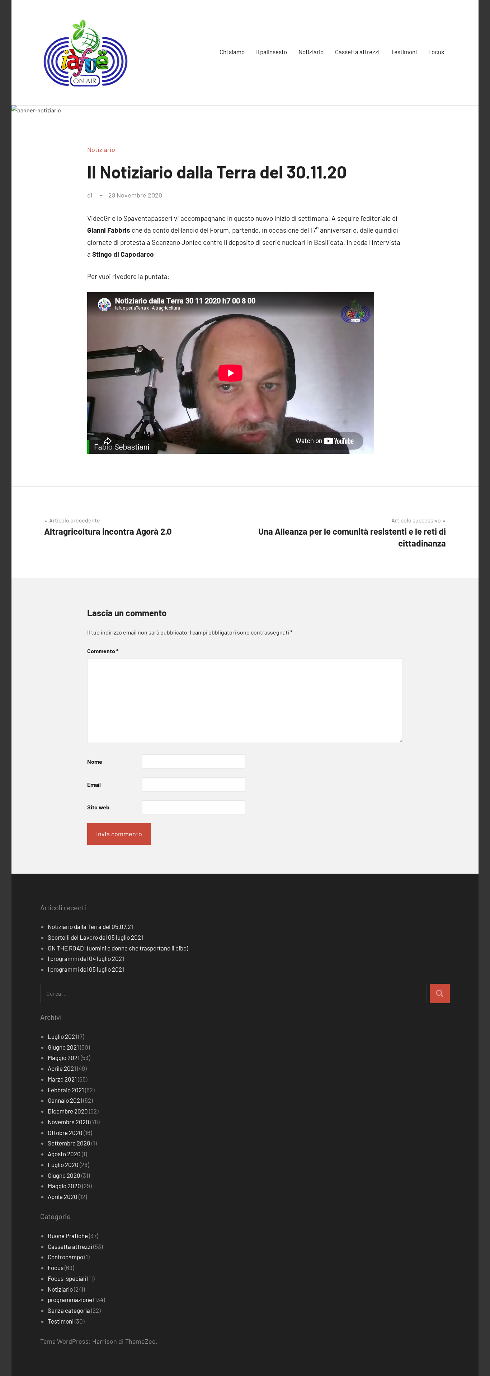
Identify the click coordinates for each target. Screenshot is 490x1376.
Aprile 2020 (62, 1196)
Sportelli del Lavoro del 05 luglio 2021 (95, 937)
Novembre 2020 (68, 1121)
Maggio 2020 (64, 1185)
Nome (94, 761)
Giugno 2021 (63, 1047)
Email (94, 784)
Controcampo (65, 1256)
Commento (102, 650)
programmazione (70, 1299)
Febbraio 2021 (66, 1089)
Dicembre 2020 (68, 1111)
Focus (436, 51)
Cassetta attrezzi (357, 51)
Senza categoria (69, 1310)
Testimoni (404, 51)
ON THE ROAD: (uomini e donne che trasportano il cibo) (118, 948)
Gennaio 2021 (65, 1100)
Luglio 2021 (62, 1036)
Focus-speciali (67, 1278)
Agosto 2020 (64, 1153)
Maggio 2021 (64, 1057)
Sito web (98, 807)
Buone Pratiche (68, 1235)
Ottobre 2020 (65, 1132)
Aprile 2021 (62, 1068)
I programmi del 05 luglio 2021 (86, 969)
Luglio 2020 (63, 1164)
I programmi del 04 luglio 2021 (86, 958)
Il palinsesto (271, 51)
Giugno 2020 (64, 1175)
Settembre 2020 (69, 1143)
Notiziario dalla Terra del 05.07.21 (90, 926)
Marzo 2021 (62, 1079)
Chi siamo (232, 51)
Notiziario (311, 51)
